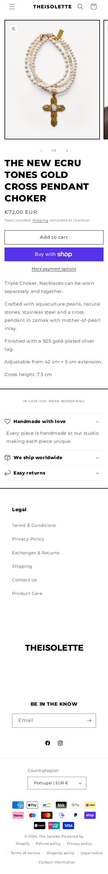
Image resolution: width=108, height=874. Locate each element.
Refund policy (48, 843)
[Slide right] (67, 150)
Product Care (27, 593)
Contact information (57, 862)
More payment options (54, 268)
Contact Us (24, 580)
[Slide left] (40, 150)
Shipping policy (60, 853)
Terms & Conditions (34, 525)
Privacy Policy (28, 539)
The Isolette (49, 836)
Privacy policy (79, 843)
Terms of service (25, 853)
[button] (12, 6)
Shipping (40, 220)
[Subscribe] (89, 721)
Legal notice (92, 853)
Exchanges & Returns (35, 552)
